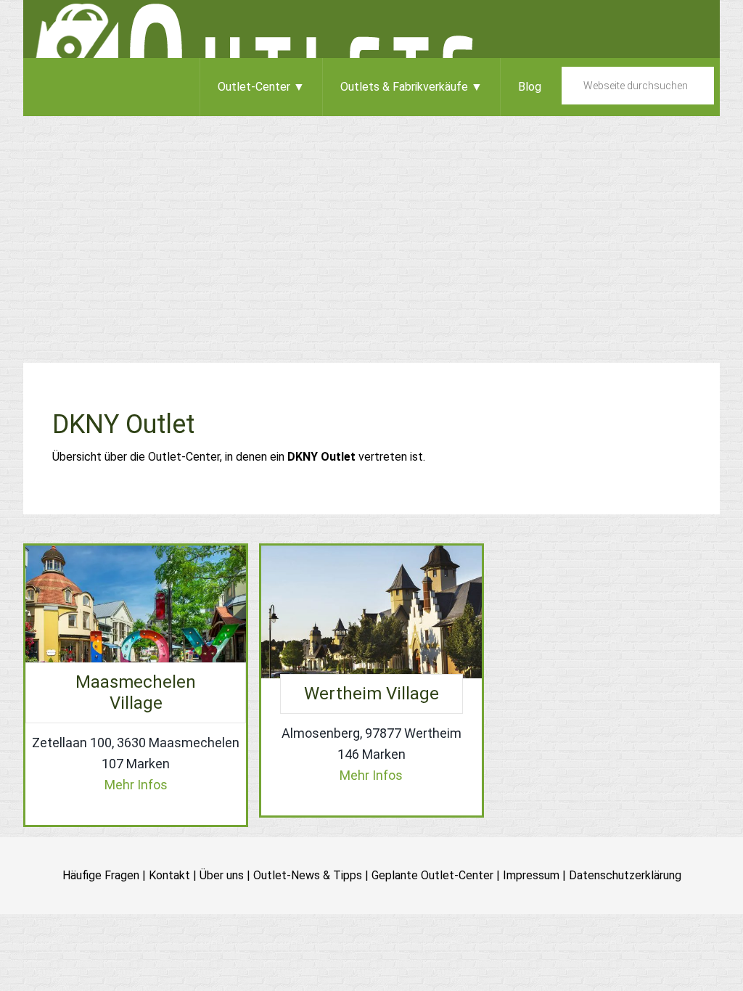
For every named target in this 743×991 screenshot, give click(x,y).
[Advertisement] (371, 224)
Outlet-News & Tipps (307, 875)
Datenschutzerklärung (625, 875)
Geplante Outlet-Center (432, 875)
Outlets (371, 29)
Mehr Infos (136, 784)
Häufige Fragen (100, 875)
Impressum (531, 875)
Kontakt (169, 875)
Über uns (222, 875)
